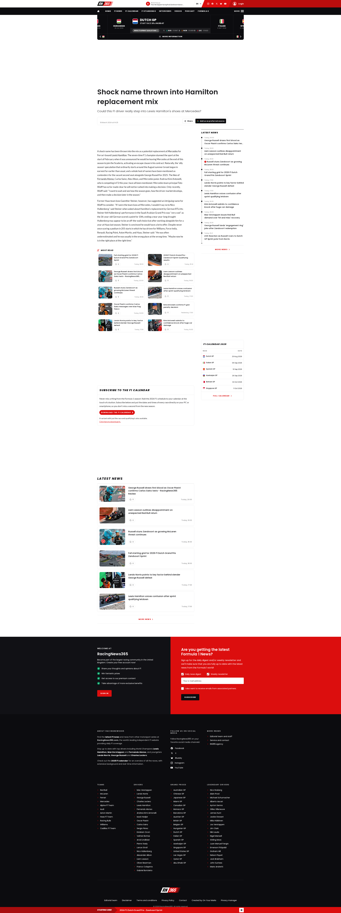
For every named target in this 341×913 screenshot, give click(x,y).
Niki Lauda (214, 832)
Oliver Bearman (144, 863)
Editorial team (110, 900)
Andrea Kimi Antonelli (146, 813)
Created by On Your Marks (204, 900)
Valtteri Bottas (143, 836)
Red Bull (103, 790)
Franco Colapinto (145, 867)
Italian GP (177, 836)
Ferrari (103, 798)
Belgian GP (178, 824)
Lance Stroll (142, 847)
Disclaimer (127, 900)
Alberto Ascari (216, 801)
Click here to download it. (110, 422)
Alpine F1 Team (107, 805)
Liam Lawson (143, 859)
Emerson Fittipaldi (218, 847)
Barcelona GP (179, 813)
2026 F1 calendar (119, 760)
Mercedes (173, 151)
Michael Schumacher (220, 798)
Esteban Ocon (143, 832)
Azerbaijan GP (179, 844)
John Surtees (216, 863)
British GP (177, 821)
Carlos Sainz (142, 824)
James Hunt (215, 813)
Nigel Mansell (216, 836)
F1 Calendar (131, 11)
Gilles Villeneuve (217, 809)
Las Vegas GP (179, 855)
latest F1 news (112, 737)
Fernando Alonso (105, 179)
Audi (102, 809)
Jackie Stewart (217, 817)
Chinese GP (178, 794)
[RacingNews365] (105, 4)
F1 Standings (149, 11)
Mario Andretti (216, 867)
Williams (104, 824)
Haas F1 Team (106, 817)
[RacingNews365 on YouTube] (225, 4)
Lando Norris (103, 755)
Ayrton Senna (216, 805)
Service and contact (219, 740)
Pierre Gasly (142, 844)
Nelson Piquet (216, 855)
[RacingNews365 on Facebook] (212, 4)
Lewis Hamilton (119, 155)
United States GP (181, 851)
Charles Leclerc (139, 755)
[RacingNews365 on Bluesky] (221, 4)
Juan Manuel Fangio (219, 844)
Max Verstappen (115, 752)
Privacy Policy (168, 900)
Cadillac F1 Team (108, 828)
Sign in (104, 693)
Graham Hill (215, 851)
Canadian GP (179, 805)
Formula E (203, 11)
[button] (119, 24)
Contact (183, 900)
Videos (178, 11)
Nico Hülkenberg (144, 851)
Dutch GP (177, 832)
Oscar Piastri (142, 821)
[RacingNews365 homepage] (98, 11)
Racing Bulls (105, 821)
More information (172, 36)
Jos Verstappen (217, 824)
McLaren (104, 794)
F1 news (118, 11)
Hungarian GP (179, 828)
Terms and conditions (147, 900)
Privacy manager (229, 900)
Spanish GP (178, 840)
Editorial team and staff (221, 736)
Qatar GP (177, 859)
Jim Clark (214, 828)
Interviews (165, 11)
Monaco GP (178, 809)
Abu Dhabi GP (179, 863)
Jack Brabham (216, 859)
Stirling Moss (215, 840)
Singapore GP (179, 847)
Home (108, 11)
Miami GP (177, 801)
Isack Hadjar (142, 817)
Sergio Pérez (142, 828)
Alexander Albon (144, 855)
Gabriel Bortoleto (144, 870)
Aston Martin (106, 813)
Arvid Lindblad (143, 840)
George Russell (118, 755)
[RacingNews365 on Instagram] (208, 4)
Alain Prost (215, 794)
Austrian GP (178, 817)
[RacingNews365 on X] (217, 4)
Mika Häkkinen (216, 821)
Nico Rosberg (216, 790)
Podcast (190, 11)
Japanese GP (179, 798)
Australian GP (179, 790)
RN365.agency (216, 744)
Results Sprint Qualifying (145, 31)
